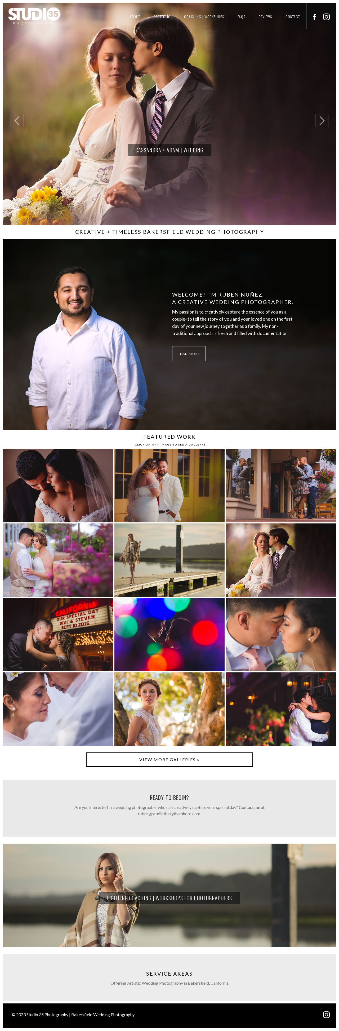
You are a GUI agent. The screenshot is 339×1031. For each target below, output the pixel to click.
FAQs (241, 16)
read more (189, 354)
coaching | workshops (204, 16)
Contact (293, 16)
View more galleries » (169, 759)
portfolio (162, 16)
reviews (265, 16)
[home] (30, 16)
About (135, 16)
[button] (13, 114)
